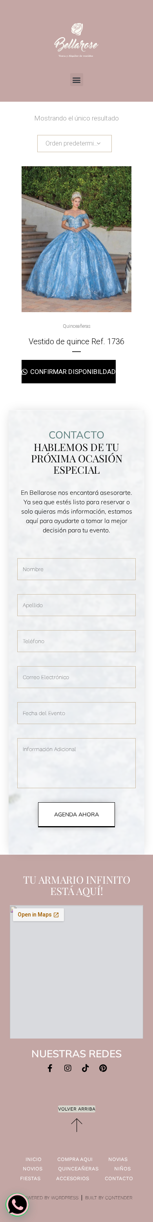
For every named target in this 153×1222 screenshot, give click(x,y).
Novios (32, 1169)
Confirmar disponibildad (72, 372)
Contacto (119, 1178)
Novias (118, 1159)
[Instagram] (68, 1068)
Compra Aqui (75, 1159)
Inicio (34, 1159)
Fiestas (30, 1178)
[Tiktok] (85, 1068)
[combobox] (74, 143)
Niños (122, 1169)
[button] (76, 79)
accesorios (72, 1178)
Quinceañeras (77, 326)
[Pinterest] (103, 1068)
